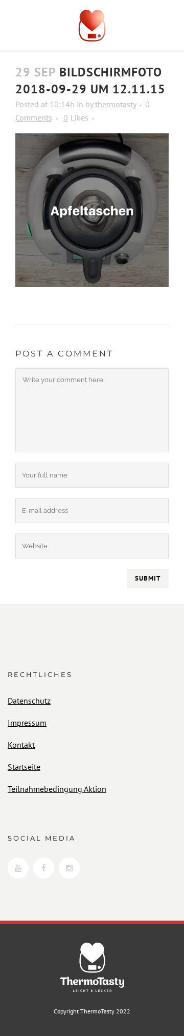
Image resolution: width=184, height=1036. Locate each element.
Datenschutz (29, 700)
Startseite (24, 767)
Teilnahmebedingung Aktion (57, 789)
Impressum (27, 723)
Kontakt (21, 745)
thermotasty (115, 104)
